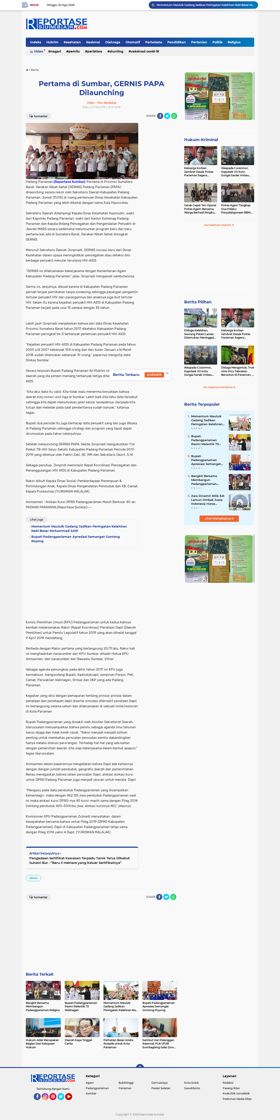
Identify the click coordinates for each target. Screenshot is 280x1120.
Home (34, 5)
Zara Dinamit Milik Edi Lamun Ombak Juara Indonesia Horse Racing (207, 500)
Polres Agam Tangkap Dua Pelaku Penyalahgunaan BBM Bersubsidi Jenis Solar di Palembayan (237, 209)
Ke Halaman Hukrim (218, 225)
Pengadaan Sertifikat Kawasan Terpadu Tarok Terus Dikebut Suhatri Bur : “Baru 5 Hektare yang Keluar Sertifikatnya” (79, 860)
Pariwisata (153, 42)
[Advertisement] (159, 188)
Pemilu (74, 51)
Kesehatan (72, 42)
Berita (33, 878)
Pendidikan (176, 42)
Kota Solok (191, 1082)
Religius (234, 42)
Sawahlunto (192, 1088)
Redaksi (228, 1082)
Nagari (56, 51)
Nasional (93, 42)
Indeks (35, 42)
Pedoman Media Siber (237, 1099)
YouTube (71, 1102)
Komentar (40, 116)
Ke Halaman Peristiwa (218, 387)
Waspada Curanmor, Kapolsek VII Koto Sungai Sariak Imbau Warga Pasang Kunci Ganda (235, 171)
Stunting (116, 51)
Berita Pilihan (198, 302)
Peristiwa (94, 51)
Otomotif (133, 42)
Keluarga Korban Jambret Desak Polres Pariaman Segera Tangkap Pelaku (198, 171)
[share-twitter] (167, 116)
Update (155, 374)
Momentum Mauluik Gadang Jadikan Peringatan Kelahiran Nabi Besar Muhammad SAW (205, 5)
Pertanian (199, 42)
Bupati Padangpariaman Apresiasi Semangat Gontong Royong (206, 460)
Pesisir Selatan (160, 1088)
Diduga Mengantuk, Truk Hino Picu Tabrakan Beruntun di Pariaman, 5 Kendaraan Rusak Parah (237, 371)
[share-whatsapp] (174, 116)
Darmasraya (159, 1082)
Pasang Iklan (231, 1088)
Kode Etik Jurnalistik (236, 1093)
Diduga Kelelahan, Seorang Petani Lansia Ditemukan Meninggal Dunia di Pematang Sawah (199, 334)
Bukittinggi (126, 1082)
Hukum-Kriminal (201, 139)
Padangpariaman (97, 1088)
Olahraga (112, 42)
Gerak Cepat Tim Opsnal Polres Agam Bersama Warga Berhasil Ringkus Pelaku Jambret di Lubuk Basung (200, 209)
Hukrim (52, 42)
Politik (217, 42)
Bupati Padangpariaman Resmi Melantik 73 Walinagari (205, 440)
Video (38, 51)
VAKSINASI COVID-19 (145, 51)
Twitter (62, 1102)
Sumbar (91, 1093)
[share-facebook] (160, 116)
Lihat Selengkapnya (218, 518)
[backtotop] (140, 1068)
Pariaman (125, 1088)
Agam (90, 1082)
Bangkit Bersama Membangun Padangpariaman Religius (204, 480)
